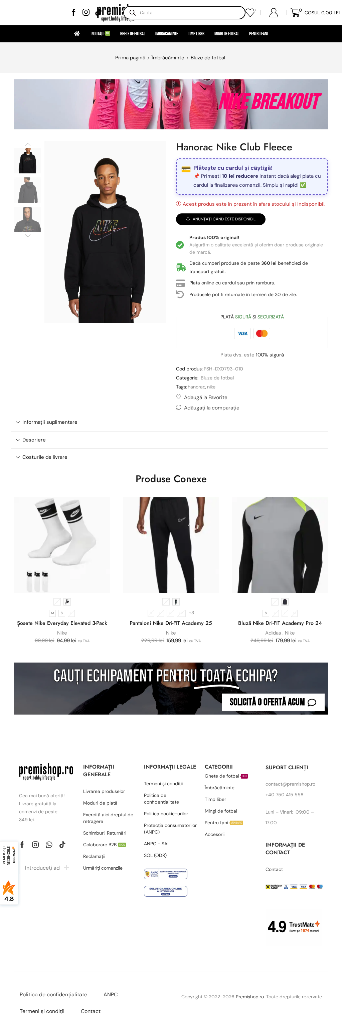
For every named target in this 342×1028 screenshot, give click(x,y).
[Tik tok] (98, 13)
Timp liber (196, 34)
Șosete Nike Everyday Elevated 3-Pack (62, 623)
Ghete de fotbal (132, 34)
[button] (273, 702)
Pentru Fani (258, 34)
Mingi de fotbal (226, 34)
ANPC (111, 994)
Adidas (273, 633)
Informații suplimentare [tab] (49, 422)
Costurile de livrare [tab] (44, 457)
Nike (62, 633)
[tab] (169, 422)
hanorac (196, 387)
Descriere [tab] (34, 439)
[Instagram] (86, 13)
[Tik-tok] (62, 844)
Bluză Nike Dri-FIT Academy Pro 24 (280, 623)
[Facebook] (73, 13)
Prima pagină (130, 57)
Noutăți (100, 34)
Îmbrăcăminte (166, 34)
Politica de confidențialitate (53, 994)
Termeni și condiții (42, 1011)
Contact (91, 1011)
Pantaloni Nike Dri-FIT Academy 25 (171, 623)
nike (211, 387)
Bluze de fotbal (208, 57)
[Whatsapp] (48, 844)
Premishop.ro (250, 997)
